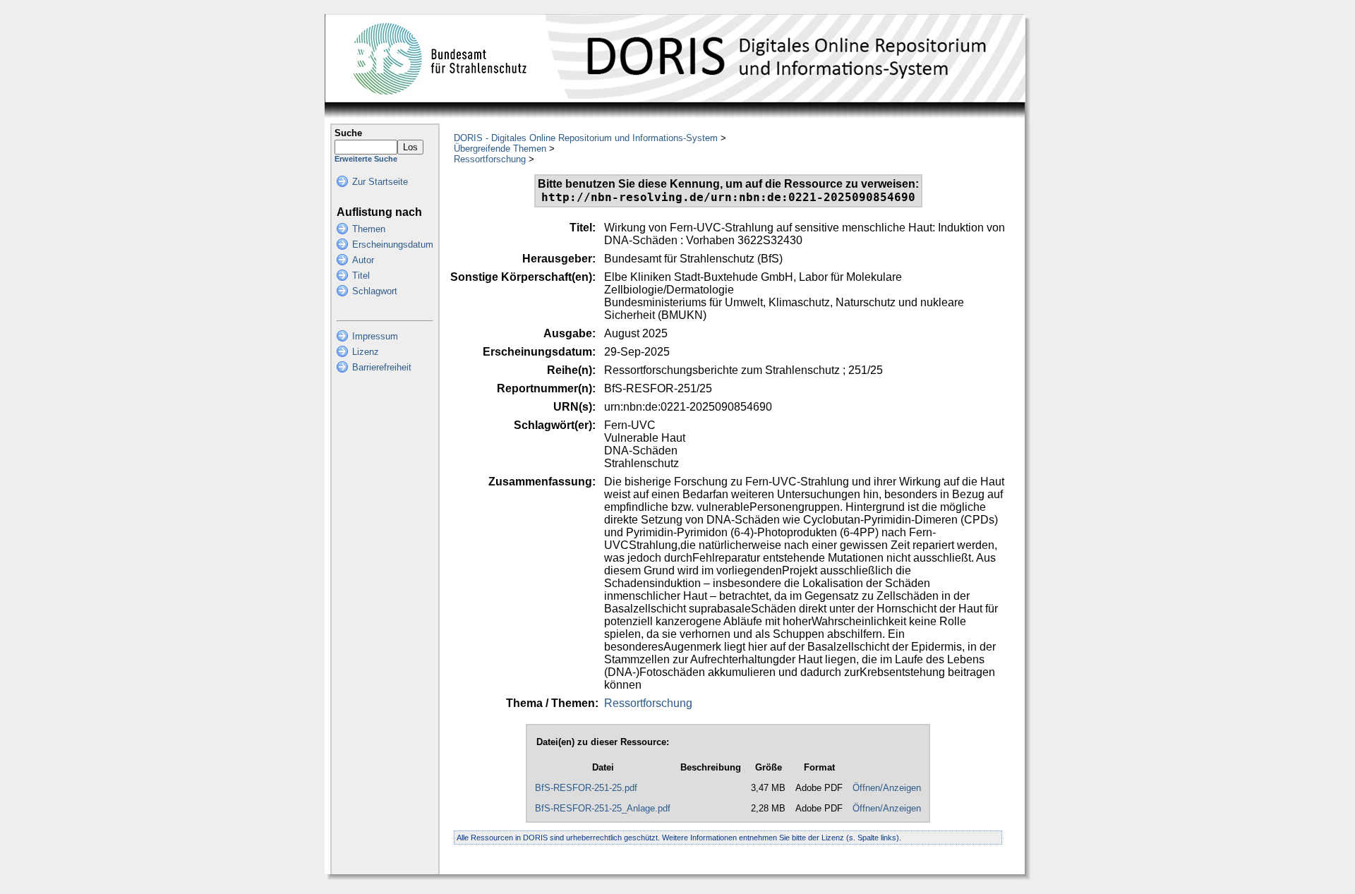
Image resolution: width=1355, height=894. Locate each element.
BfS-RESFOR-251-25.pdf (586, 788)
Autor (363, 260)
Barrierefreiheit (381, 367)
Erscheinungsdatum (392, 244)
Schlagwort (374, 291)
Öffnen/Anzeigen (887, 788)
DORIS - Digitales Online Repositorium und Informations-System (586, 138)
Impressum (375, 336)
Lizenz (365, 351)
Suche (348, 133)
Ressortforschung (490, 159)
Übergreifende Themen (500, 148)
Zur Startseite (380, 181)
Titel (361, 275)
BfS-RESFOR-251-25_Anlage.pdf (602, 808)
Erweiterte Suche (366, 159)
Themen (368, 229)
